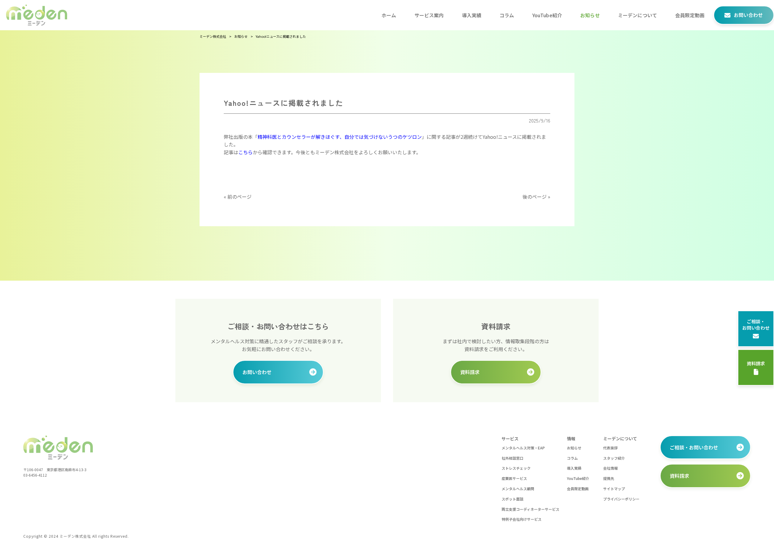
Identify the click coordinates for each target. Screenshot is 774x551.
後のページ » (536, 196)
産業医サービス (514, 478)
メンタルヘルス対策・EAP (523, 447)
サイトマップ (614, 488)
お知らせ (574, 447)
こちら (245, 152)
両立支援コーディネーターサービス (530, 509)
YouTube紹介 (578, 478)
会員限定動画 (578, 488)
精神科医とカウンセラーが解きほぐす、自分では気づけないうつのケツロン (340, 136)
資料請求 (756, 363)
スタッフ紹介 (614, 458)
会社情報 (610, 468)
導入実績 (574, 468)
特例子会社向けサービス (521, 519)
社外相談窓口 (512, 458)
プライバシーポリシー (621, 498)
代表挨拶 (610, 447)
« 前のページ (238, 196)
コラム (572, 458)
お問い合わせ (257, 372)
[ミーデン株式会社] (36, 15)
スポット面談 (512, 498)
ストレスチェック (516, 468)
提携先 (608, 478)
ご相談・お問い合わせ (755, 324)
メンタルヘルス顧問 (518, 488)
